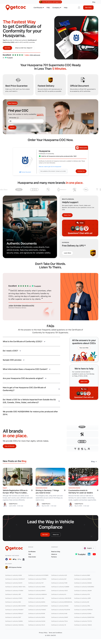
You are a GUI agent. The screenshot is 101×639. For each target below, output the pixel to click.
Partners (54, 557)
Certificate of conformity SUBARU (14, 621)
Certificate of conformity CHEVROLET (15, 579)
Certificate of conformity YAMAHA (83, 625)
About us (54, 554)
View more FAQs (83, 347)
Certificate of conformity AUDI (59, 575)
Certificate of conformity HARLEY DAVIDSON (16, 586)
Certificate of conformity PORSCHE (83, 609)
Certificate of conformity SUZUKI (36, 621)
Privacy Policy (43, 632)
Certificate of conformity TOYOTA (83, 621)
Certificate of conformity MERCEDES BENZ (62, 602)
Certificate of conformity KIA (58, 594)
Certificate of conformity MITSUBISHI (38, 606)
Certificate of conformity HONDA (36, 586)
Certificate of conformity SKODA (36, 617)
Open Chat (67, 215)
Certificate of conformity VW (58, 625)
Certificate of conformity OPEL (82, 606)
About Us (56, 534)
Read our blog (55, 551)
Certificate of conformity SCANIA (82, 613)
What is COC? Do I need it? (23, 48)
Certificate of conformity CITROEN (37, 579)
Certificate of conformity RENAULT (14, 613)
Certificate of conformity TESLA (59, 621)
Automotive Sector (41, 488)
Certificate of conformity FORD (59, 583)
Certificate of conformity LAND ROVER (61, 598)
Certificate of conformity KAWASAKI (37, 594)
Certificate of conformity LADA (36, 598)
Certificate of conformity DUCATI (13, 583)
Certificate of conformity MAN (13, 602)
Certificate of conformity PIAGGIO (37, 609)
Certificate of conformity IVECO (59, 590)
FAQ (48, 8)
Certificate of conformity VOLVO (36, 625)
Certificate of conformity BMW (82, 575)
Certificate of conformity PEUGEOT (14, 609)
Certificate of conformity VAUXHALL (14, 625)
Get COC (88, 7)
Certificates (32, 551)
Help (65, 8)
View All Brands (9, 446)
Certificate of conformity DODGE (82, 579)
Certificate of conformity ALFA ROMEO (38, 575)
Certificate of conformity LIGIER (82, 598)
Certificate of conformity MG (81, 602)
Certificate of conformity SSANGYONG (84, 617)
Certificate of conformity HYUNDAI (14, 590)
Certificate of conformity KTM (82, 594)
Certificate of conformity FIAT (36, 583)
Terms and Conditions (55, 632)
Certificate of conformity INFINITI (37, 590)
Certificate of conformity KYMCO (13, 598)
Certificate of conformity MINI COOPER (15, 606)
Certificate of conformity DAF (58, 579)
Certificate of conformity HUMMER (60, 586)
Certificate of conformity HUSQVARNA (84, 586)
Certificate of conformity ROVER (36, 613)
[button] (31, 341)
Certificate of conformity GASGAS (83, 583)
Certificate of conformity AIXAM (13, 575)
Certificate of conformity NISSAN (59, 606)
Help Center (32, 557)
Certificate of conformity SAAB (59, 613)
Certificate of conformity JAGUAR (83, 590)
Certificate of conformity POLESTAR (60, 609)
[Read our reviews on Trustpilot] (80, 554)
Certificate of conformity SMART (59, 617)
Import (5, 488)
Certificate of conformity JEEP (13, 594)
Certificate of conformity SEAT (13, 617)
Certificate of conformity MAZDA (36, 602)
